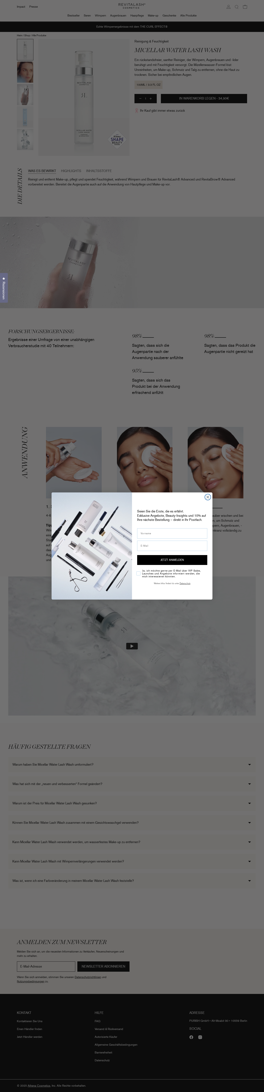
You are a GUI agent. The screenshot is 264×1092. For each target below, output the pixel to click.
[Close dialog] (208, 497)
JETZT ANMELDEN (172, 560)
